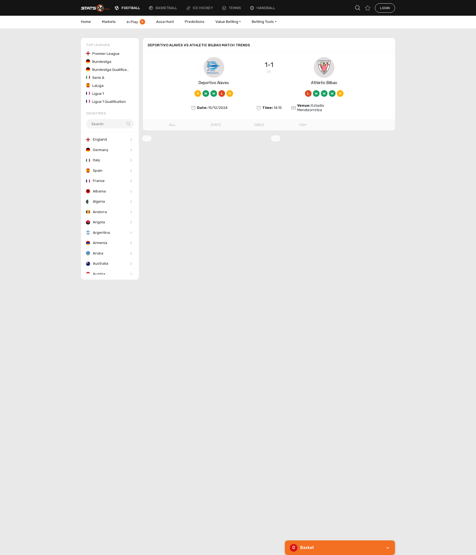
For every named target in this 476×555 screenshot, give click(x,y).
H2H (302, 125)
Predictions (194, 22)
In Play (135, 22)
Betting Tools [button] (263, 22)
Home (86, 22)
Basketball (166, 8)
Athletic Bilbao (324, 83)
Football (130, 8)
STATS (216, 125)
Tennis (235, 8)
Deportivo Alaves (214, 83)
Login (385, 8)
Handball (266, 8)
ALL (172, 125)
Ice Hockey (203, 8)
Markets (109, 22)
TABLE (259, 125)
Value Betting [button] (226, 22)
